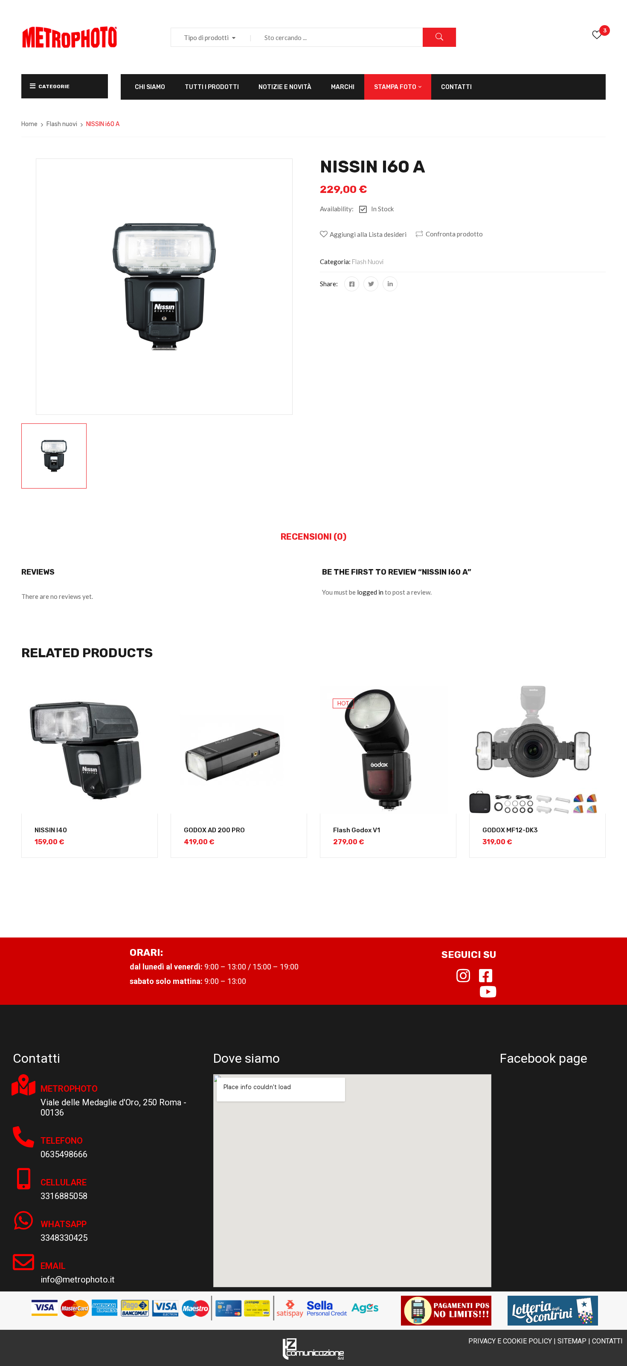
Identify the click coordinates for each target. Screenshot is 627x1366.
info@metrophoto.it (78, 1279)
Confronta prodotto (454, 234)
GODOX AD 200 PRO (214, 830)
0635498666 (64, 1154)
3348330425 (64, 1238)
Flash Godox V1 (356, 830)
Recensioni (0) (313, 537)
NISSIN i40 (51, 830)
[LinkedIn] (390, 283)
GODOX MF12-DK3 (510, 830)
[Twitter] (370, 283)
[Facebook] (351, 283)
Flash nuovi (61, 124)
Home (29, 124)
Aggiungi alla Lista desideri (368, 234)
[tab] (313, 537)
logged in (370, 592)
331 (48, 1196)
